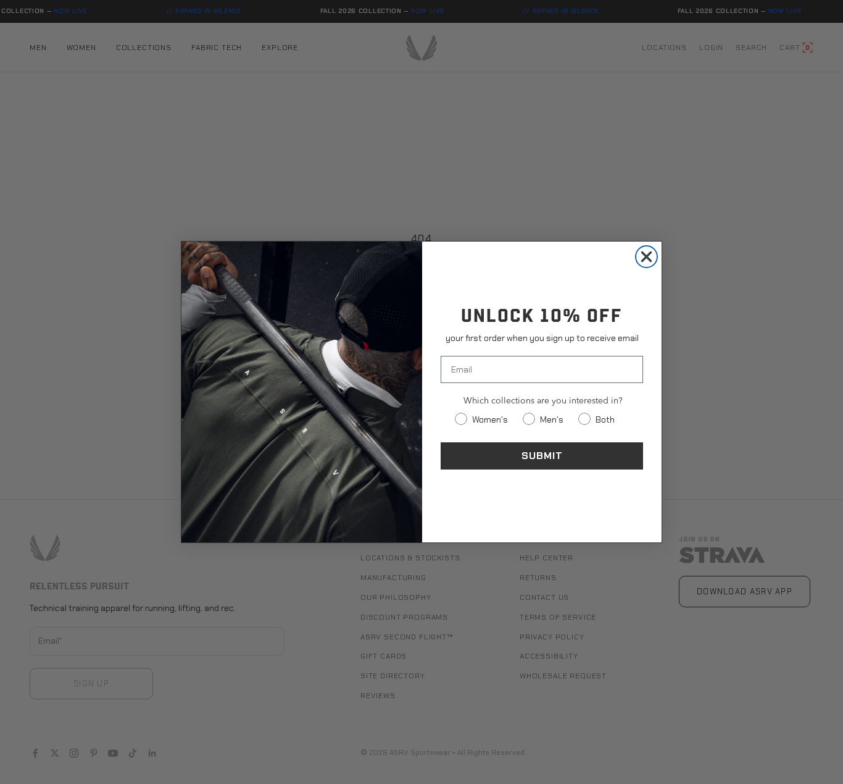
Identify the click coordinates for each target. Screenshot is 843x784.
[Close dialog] (646, 257)
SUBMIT (542, 455)
